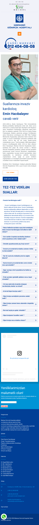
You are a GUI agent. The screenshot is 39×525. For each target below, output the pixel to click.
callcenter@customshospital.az (19, 4)
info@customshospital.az (14, 499)
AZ (16, 2)
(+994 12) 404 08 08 (13, 490)
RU (22, 2)
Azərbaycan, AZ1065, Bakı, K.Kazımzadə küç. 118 (21, 487)
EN (20, 2)
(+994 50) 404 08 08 (13, 494)
